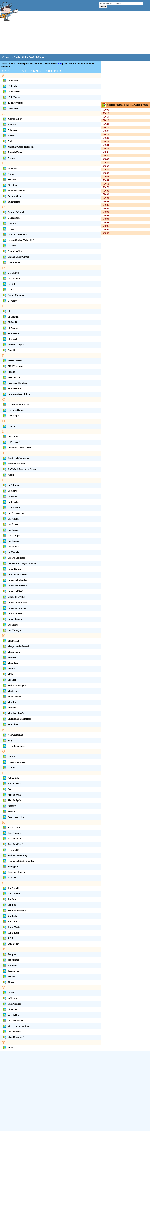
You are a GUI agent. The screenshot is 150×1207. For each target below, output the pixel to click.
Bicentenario (14, 185)
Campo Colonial (16, 212)
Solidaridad (13, 944)
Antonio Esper (15, 152)
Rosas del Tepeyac (17, 872)
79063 (106, 176)
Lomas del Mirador (17, 580)
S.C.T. (11, 938)
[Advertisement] (73, 32)
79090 (106, 212)
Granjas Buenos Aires (18, 404)
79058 (106, 166)
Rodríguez (13, 866)
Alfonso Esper (15, 119)
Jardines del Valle (16, 463)
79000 (106, 109)
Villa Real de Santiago (18, 1026)
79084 (106, 201)
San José (12, 899)
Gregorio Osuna (16, 410)
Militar (11, 674)
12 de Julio (13, 80)
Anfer (10, 141)
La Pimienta (14, 507)
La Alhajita (13, 485)
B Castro (12, 174)
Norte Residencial (16, 746)
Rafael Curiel (14, 827)
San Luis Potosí (36, 57)
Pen (9, 789)
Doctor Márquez (16, 295)
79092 (106, 215)
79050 (106, 162)
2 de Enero (13, 108)
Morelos (12, 707)
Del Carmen (14, 278)
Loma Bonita (14, 569)
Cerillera (12, 245)
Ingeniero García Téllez (19, 447)
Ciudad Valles (15, 251)
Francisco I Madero (17, 383)
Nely (10, 740)
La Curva (12, 491)
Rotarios (12, 877)
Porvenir (12, 811)
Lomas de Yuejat (16, 613)
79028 (106, 134)
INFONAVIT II (15, 442)
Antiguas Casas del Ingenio (21, 146)
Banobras (12, 168)
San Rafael (13, 916)
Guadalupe (13, 415)
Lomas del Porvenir (17, 585)
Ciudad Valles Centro (18, 257)
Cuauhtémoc (14, 262)
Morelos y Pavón (16, 713)
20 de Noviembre (16, 103)
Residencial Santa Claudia (21, 861)
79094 (106, 222)
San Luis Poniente (17, 910)
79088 (106, 208)
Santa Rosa (13, 932)
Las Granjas (14, 535)
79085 (106, 205)
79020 (106, 120)
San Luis (12, 905)
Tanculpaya (13, 960)
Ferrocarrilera (15, 360)
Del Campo (13, 273)
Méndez (12, 668)
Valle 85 (12, 992)
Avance (11, 158)
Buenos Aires (14, 196)
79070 (106, 187)
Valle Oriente (14, 1004)
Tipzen (11, 982)
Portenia (12, 806)
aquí (59, 63)
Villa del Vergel (15, 1020)
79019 (106, 117)
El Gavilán (13, 322)
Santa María (14, 927)
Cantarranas (14, 218)
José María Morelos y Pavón (22, 469)
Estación (12, 350)
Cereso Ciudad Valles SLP (21, 240)
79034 (106, 145)
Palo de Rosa (14, 783)
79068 (106, 183)
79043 (106, 159)
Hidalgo (11, 426)
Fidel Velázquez (15, 366)
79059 (106, 169)
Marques (12, 657)
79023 (106, 124)
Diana (11, 289)
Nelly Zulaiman (15, 735)
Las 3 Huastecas (16, 513)
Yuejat (11, 1047)
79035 (106, 148)
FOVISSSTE (14, 377)
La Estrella (13, 502)
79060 (106, 173)
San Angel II (14, 893)
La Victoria (13, 552)
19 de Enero (14, 97)
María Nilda (14, 652)
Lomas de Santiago (17, 608)
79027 (106, 131)
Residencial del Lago (18, 855)
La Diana (12, 496)
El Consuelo (14, 316)
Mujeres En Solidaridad (19, 719)
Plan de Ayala (14, 794)
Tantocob (12, 965)
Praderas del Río (16, 817)
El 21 (10, 311)
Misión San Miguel (17, 685)
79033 (106, 141)
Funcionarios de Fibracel (20, 394)
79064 (106, 180)
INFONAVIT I (15, 436)
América (12, 135)
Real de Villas (14, 838)
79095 (106, 226)
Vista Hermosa (15, 1031)
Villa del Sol (13, 1015)
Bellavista (12, 179)
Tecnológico (13, 971)
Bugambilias (14, 202)
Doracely (12, 300)
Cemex (11, 229)
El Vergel (12, 339)
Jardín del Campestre (18, 458)
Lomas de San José (17, 602)
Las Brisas (13, 524)
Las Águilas (13, 518)
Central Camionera (17, 234)
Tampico (12, 954)
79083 (106, 198)
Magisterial (13, 640)
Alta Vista (12, 130)
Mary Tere (13, 663)
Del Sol (11, 284)
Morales (12, 702)
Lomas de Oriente (16, 597)
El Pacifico (13, 328)
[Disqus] (75, 1091)
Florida (11, 372)
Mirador (12, 680)
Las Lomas (13, 541)
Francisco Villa (15, 388)
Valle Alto (12, 998)
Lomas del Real (15, 591)
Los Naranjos (14, 630)
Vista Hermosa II (16, 1037)
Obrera (11, 756)
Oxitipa (11, 767)
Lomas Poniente (16, 619)
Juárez (11, 475)
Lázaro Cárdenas (16, 558)
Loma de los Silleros (17, 574)
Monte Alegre (14, 696)
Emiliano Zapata (16, 344)
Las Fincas (13, 530)
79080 (106, 191)
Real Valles (13, 850)
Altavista (12, 124)
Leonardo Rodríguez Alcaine (22, 563)
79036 (106, 152)
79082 (106, 194)
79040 (106, 155)
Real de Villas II (15, 844)
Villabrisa (12, 1009)
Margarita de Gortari (18, 646)
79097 (106, 229)
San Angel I (13, 888)
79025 (106, 127)
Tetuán (11, 976)
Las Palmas (13, 546)
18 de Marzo (14, 86)
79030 (106, 138)
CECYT (12, 223)
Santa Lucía (14, 921)
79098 (106, 233)
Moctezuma (13, 691)
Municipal (13, 724)
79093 (106, 219)
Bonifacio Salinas (16, 190)
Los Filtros (13, 624)
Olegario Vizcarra (16, 762)
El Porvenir (13, 333)
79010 (106, 113)
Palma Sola (13, 778)
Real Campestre (16, 833)
